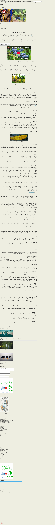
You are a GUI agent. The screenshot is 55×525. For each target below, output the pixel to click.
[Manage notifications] (2, 523)
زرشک (31, 35)
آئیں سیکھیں (1, 484)
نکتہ (0, 460)
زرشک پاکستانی (8, 324)
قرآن (0, 451)
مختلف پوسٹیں (2, 454)
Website (1, 434)
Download (1, 427)
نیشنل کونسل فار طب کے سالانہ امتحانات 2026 (6, 420)
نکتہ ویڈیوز (1, 461)
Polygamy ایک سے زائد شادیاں (4, 430)
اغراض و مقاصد (2, 489)
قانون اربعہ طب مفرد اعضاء (4, 449)
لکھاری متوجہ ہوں (3, 490)
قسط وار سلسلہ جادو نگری (3, 452)
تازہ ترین (5, 28)
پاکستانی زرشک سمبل (5, 8)
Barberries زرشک (31, 192)
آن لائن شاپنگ (2, 435)
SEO (0, 431)
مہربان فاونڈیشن (2, 457)
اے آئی (1, 438)
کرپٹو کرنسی (1, 453)
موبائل (1, 458)
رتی (33, 204)
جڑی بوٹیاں (1, 28)
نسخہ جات (1, 459)
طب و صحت (1, 445)
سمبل (17, 84)
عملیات (1, 448)
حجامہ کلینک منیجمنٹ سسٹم (4, 418)
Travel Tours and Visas (3, 433)
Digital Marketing (2, 426)
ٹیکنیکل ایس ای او (35, 246)
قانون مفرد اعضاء (2, 450)
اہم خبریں (1, 436)
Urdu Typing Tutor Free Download (5, 422)
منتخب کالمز (1, 456)
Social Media (2, 432)
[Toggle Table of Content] (9, 44)
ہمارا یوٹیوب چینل (2, 491)
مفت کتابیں (1, 455)
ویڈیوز (1, 462)
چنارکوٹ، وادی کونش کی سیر (6, 349)
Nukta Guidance (2, 0)
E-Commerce (2, 428)
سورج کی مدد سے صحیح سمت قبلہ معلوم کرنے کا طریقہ (11, 338)
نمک (7, 265)
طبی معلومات (2, 446)
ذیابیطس (35, 105)
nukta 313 (1, 26)
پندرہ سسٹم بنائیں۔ (2, 419)
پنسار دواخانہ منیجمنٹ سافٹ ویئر (4, 421)
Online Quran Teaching (3, 429)
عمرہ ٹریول (1, 447)
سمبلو (2, 324)
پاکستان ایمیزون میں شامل (5, 361)
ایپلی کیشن (1, 437)
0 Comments (2, 29)
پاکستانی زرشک (19, 324)
